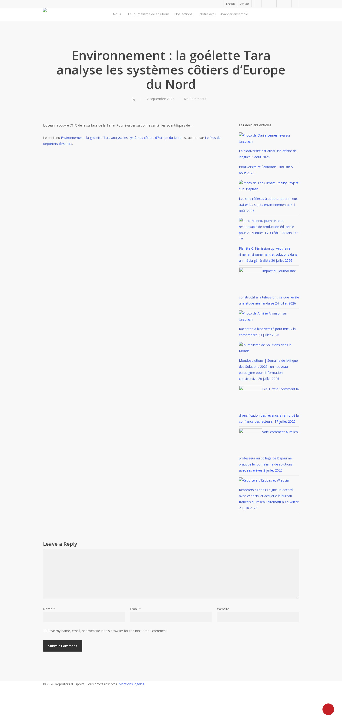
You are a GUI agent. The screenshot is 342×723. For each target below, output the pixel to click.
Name (49, 609)
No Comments (195, 99)
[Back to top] (171, 720)
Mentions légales (131, 684)
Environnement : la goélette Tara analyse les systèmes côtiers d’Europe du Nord (121, 137)
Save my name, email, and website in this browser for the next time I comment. (108, 631)
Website (223, 609)
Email (135, 609)
